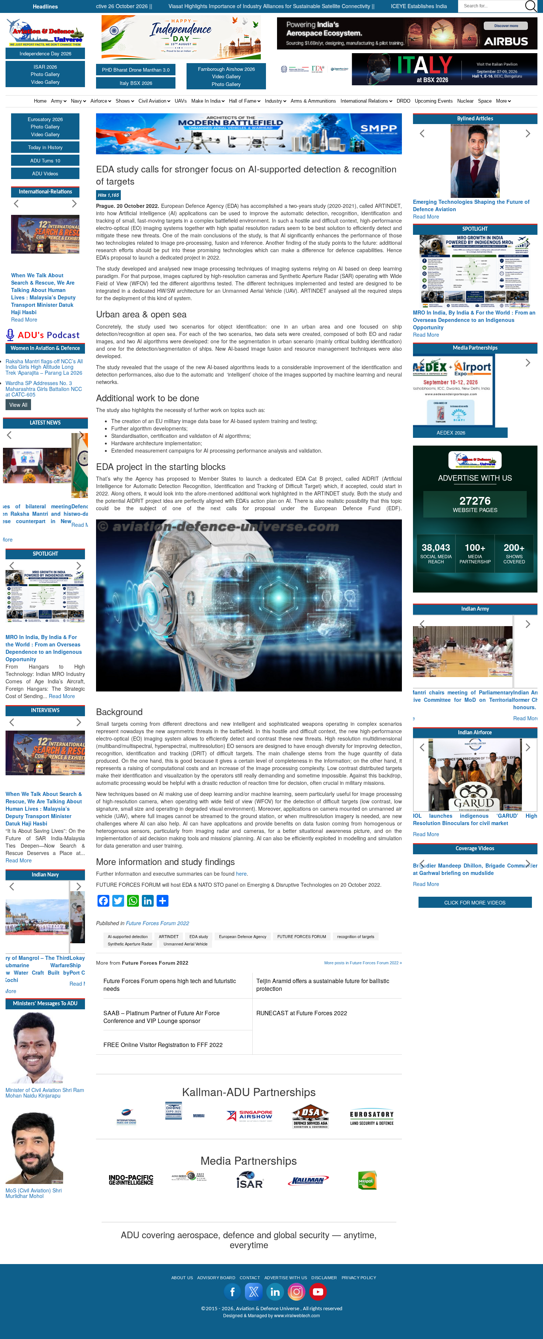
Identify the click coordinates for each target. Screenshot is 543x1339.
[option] (126, 1110)
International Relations (364, 101)
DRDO (403, 101)
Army (56, 101)
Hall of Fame (242, 101)
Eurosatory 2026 (45, 119)
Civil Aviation (152, 101)
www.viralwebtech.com (297, 1315)
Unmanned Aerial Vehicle (186, 944)
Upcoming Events (434, 101)
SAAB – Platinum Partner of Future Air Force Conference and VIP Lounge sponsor (161, 1016)
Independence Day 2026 (45, 53)
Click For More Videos (475, 971)
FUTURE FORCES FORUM (301, 936)
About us (182, 1278)
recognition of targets (355, 936)
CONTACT (250, 1278)
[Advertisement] (475, 1030)
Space (485, 101)
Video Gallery (45, 81)
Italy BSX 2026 (136, 82)
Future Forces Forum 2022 (157, 923)
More (501, 101)
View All (18, 404)
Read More (24, 319)
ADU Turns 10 (45, 160)
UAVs (181, 101)
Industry (273, 101)
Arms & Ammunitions (313, 101)
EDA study (198, 936)
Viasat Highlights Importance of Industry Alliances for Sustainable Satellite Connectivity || (239, 6)
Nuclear (465, 101)
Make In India (206, 101)
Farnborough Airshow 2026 (226, 68)
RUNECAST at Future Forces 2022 (301, 1013)
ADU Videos (45, 173)
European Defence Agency (242, 936)
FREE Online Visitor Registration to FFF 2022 (163, 1044)
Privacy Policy (359, 1278)
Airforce (98, 101)
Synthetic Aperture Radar (130, 944)
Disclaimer (324, 1278)
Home (40, 101)
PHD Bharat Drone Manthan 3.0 (136, 69)
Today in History (45, 147)
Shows (123, 101)
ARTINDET (168, 936)
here (241, 873)
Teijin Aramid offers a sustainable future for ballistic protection (322, 984)
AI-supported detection (128, 936)
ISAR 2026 (45, 66)
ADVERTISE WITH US (285, 1278)
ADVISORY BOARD (216, 1278)
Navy (76, 101)
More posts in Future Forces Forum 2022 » (363, 963)
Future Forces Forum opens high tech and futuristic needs (169, 984)
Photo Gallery (45, 74)
